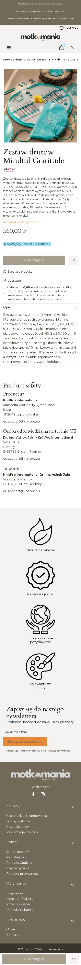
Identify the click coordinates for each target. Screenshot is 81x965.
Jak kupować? (17, 852)
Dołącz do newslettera (24, 741)
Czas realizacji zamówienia (26, 816)
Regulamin (15, 857)
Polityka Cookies (19, 863)
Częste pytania (17, 868)
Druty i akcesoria (38, 59)
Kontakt (12, 935)
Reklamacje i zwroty (22, 832)
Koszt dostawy (17, 827)
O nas (10, 929)
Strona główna (13, 59)
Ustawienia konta (19, 910)
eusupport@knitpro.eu (21, 421)
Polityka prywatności (22, 874)
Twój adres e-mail (15, 732)
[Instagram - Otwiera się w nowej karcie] (42, 794)
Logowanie (14, 893)
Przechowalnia (18, 904)
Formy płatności (18, 821)
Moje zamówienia (19, 899)
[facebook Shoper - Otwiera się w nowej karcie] (33, 794)
